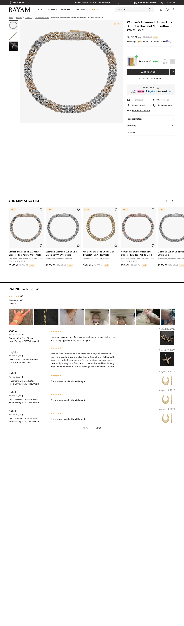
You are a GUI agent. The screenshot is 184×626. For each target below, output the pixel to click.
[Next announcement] (118, 2)
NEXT (98, 428)
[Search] (150, 9)
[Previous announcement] (66, 2)
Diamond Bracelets (42, 18)
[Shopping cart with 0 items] (173, 9)
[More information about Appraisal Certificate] (150, 61)
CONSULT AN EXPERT (151, 78)
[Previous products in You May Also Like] (167, 201)
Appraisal (143, 61)
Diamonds (28, 18)
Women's (19, 18)
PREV (85, 428)
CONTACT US (170, 2)
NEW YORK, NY (18, 2)
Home (11, 18)
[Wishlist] (167, 9)
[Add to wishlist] (172, 72)
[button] (151, 89)
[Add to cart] (41, 245)
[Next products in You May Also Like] (172, 201)
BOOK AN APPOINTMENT (148, 2)
